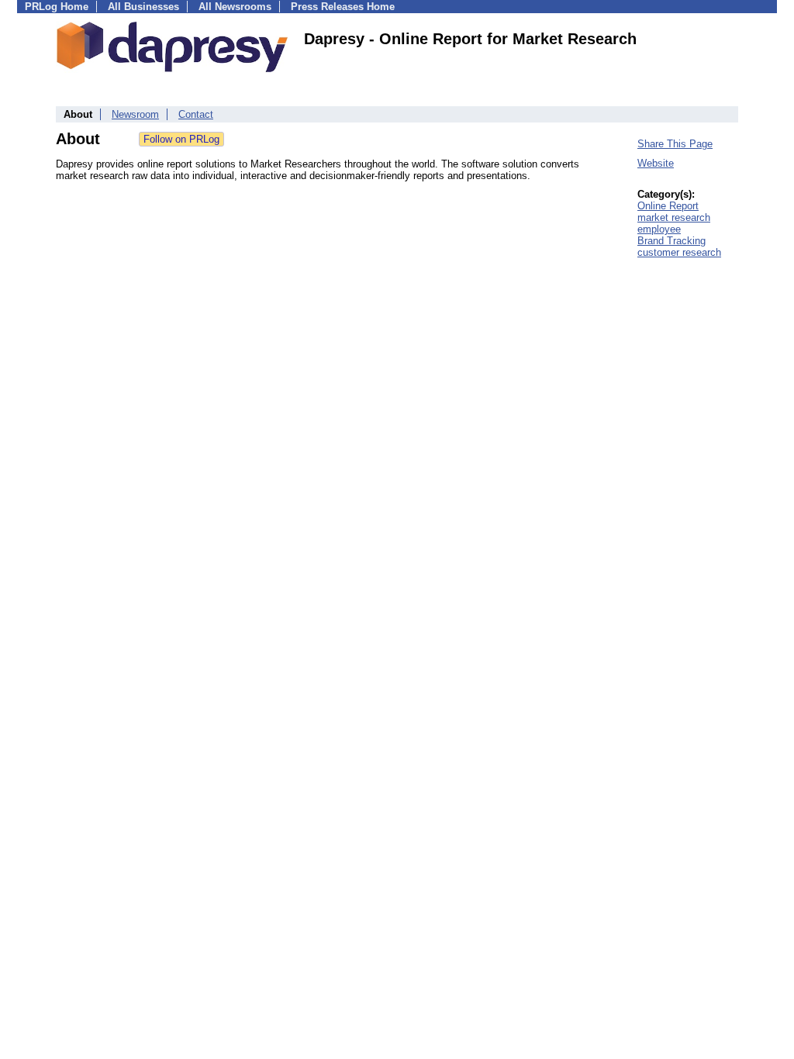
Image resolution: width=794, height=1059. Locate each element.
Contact (195, 114)
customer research (679, 252)
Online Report (668, 206)
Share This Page (675, 144)
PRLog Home (56, 6)
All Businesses (143, 6)
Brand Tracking (671, 241)
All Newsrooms (234, 6)
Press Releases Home (343, 6)
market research (673, 217)
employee (659, 229)
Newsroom (135, 114)
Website (655, 163)
